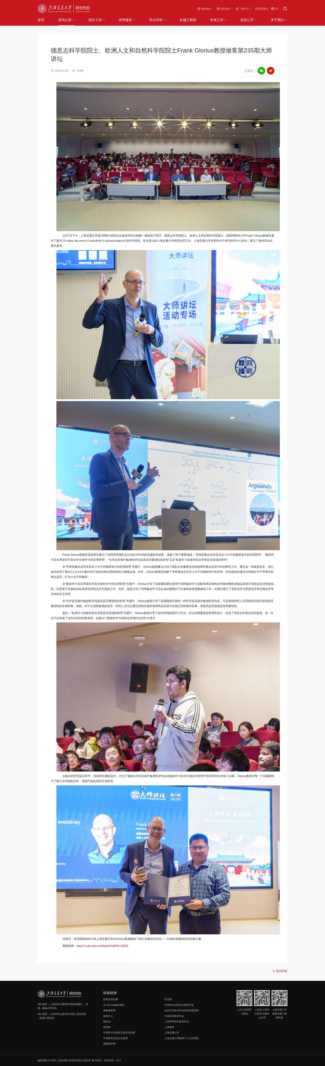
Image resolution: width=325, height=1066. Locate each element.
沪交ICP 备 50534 (92, 1060)
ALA (118, 1060)
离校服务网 (109, 1010)
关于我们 (277, 20)
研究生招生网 (110, 999)
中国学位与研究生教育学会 (179, 1005)
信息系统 (225, 8)
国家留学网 (109, 1043)
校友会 (107, 1021)
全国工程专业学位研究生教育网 (181, 1010)
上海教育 (169, 1027)
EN (276, 8)
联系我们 (263, 8)
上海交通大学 (171, 1032)
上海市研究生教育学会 (176, 1021)
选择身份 (205, 8)
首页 (41, 20)
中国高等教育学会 (174, 1016)
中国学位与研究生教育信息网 (119, 1032)
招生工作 (95, 20)
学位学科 (156, 20)
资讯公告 (65, 20)
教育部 (107, 1027)
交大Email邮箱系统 (113, 1005)
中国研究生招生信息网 (115, 1038)
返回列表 (281, 971)
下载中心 (244, 8)
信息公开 (247, 20)
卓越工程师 (187, 20)
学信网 (168, 999)
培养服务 (125, 20)
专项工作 (216, 20)
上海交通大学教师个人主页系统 (181, 1038)
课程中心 (108, 1016)
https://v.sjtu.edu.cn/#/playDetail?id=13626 (102, 945)
